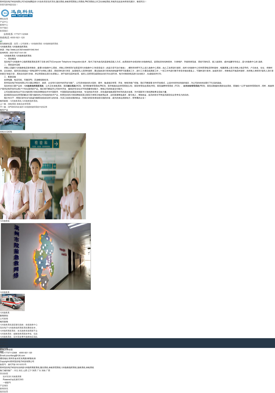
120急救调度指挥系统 (46, 1)
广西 (48, 370)
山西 (25, 370)
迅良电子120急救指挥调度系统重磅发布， (19, 327)
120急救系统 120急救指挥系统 (44, 43)
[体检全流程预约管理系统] (12, 120)
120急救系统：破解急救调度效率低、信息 (19, 333)
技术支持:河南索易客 (12, 376)
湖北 (21, 370)
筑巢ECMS (18, 379)
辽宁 (30, 370)
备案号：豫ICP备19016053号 (13, 364)
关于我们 (4, 27)
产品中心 (4, 21)
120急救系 (4, 292)
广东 (39, 370)
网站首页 (4, 18)
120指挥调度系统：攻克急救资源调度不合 (19, 330)
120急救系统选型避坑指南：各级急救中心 (19, 324)
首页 (16, 43)
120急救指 (4, 220)
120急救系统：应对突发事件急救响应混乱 (19, 336)
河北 (16, 370)
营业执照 (4, 373)
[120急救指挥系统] (43, 176)
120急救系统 (15, 100)
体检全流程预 (6, 131)
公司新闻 (24, 43)
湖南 (44, 370)
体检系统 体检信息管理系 (19, 103)
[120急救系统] (46, 256)
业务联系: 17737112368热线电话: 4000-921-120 (14, 35)
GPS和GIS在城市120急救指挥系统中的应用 (27, 106)
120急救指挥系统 (30, 100)
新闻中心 (4, 24)
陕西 (34, 370)
